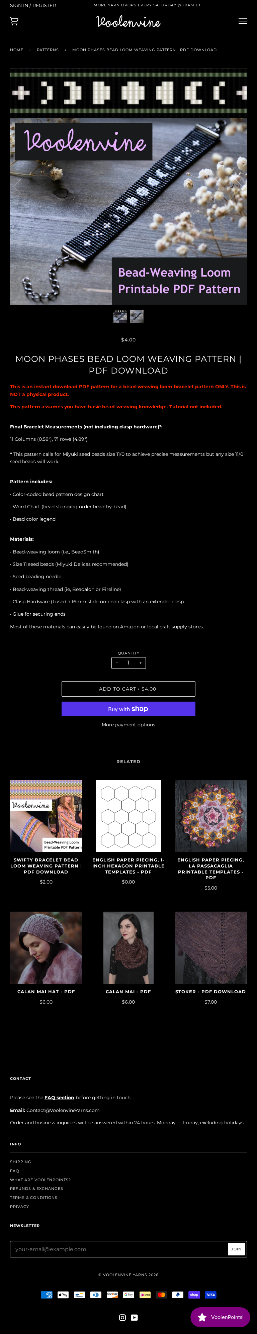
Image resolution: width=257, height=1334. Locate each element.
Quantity (129, 653)
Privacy (19, 1206)
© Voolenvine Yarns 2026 (128, 1274)
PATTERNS (48, 49)
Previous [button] (21, 186)
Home (16, 49)
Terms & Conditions (34, 1197)
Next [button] (235, 186)
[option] (128, 186)
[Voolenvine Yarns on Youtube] (134, 1319)
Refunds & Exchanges (36, 1188)
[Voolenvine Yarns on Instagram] (122, 1319)
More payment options (128, 725)
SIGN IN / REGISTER (33, 5)
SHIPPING (20, 1161)
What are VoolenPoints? (40, 1179)
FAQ (14, 1170)
